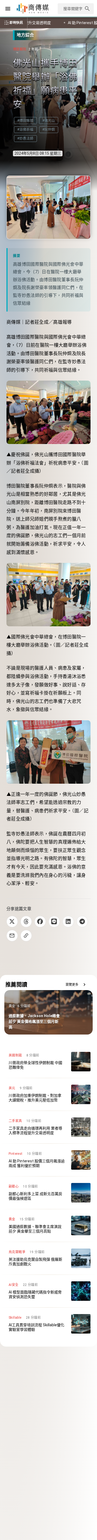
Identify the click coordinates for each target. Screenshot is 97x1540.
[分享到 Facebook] (40, 921)
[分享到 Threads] (26, 921)
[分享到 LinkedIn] (68, 921)
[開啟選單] (7, 8)
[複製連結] (26, 935)
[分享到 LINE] (54, 921)
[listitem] (48, 1061)
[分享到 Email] (12, 935)
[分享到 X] (12, 921)
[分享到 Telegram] (82, 921)
